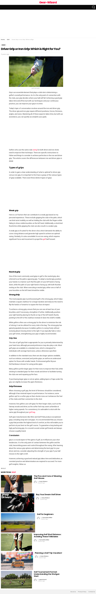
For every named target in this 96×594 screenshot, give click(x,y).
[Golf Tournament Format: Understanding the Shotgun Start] (16, 579)
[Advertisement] (48, 24)
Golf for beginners (45, 514)
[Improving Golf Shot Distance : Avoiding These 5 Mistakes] (16, 542)
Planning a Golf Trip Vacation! (48, 553)
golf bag (32, 412)
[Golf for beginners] (18, 522)
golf (44, 239)
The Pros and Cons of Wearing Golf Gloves (48, 477)
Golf (14, 472)
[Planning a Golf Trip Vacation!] (17, 561)
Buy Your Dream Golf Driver (48, 494)
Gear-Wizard (48, 2)
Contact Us (91, 591)
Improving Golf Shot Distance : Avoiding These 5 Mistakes (48, 535)
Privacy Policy (82, 591)
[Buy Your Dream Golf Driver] (17, 502)
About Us (73, 591)
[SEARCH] (93, 7)
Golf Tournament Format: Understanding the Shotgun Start (47, 574)
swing (35, 150)
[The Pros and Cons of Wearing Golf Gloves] (16, 483)
